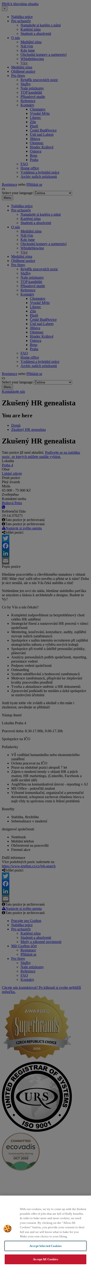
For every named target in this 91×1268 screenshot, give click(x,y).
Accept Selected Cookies (45, 1246)
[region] (45, 1232)
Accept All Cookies (45, 1259)
